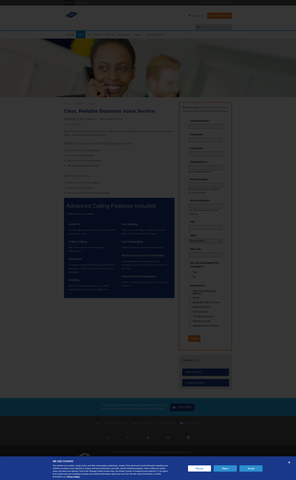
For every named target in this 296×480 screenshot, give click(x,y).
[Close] (289, 462)
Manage (199, 468)
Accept (251, 468)
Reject (225, 468)
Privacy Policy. (73, 477)
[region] (148, 468)
